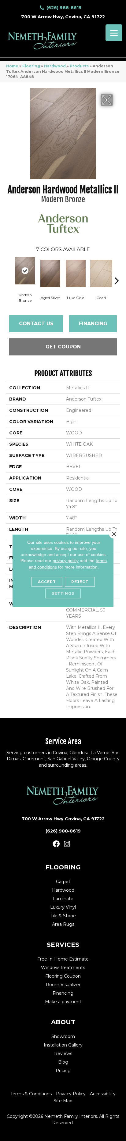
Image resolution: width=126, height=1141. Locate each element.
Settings (63, 593)
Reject (79, 581)
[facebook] (56, 844)
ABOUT (63, 1022)
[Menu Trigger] (114, 32)
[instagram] (67, 844)
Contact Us (36, 323)
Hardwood (55, 66)
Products (79, 66)
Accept (47, 581)
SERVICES (63, 944)
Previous (9, 271)
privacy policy (66, 560)
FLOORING (63, 867)
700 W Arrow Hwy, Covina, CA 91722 (63, 17)
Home (12, 66)
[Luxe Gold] (75, 273)
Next (116, 271)
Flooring (31, 66)
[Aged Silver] (50, 273)
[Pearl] (101, 273)
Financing (93, 323)
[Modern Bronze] (25, 270)
